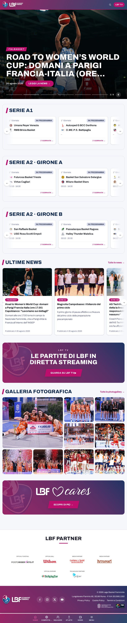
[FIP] (105, 606)
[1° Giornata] (31, 130)
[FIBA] (120, 606)
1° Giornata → (46, 141)
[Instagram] (47, 599)
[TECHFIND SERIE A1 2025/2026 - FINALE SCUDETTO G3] (79, 435)
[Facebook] (40, 599)
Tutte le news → (116, 262)
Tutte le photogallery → (112, 392)
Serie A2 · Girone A (35, 162)
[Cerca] (110, 4)
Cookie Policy (98, 600)
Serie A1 (21, 110)
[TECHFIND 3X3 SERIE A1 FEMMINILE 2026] (32, 422)
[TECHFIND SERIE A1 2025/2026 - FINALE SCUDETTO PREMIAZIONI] (17, 461)
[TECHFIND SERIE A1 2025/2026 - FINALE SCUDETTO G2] (79, 461)
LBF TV (119, 5)
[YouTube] (62, 599)
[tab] (14, 94)
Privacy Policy (83, 600)
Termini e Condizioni (116, 600)
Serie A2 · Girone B (35, 214)
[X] (55, 599)
